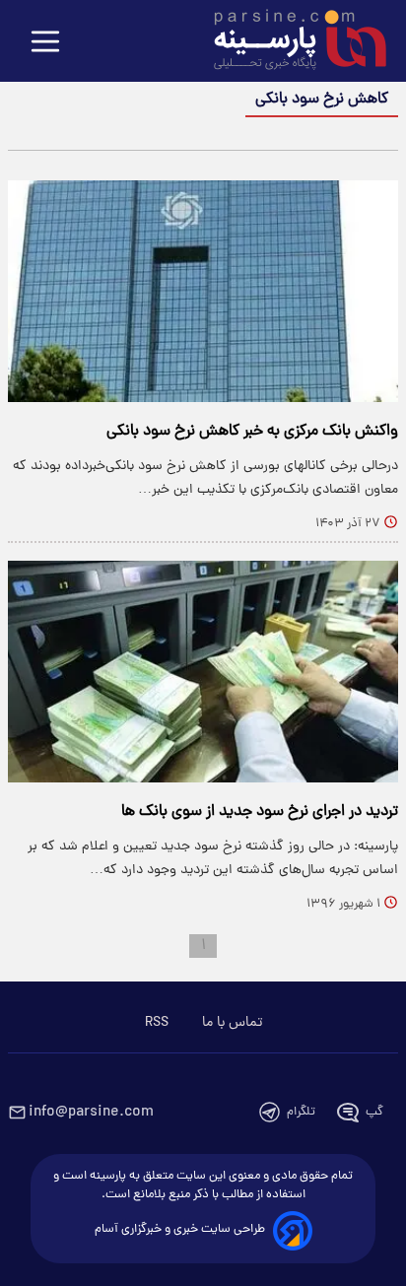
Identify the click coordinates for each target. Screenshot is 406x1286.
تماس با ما (232, 1023)
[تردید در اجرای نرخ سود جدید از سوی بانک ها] (203, 671)
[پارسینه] (289, 42)
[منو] (45, 43)
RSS (157, 1023)
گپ (374, 1112)
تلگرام (301, 1112)
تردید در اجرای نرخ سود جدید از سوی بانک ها (259, 812)
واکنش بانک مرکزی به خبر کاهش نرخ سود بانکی (252, 431)
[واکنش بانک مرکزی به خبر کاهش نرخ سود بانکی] (203, 291)
